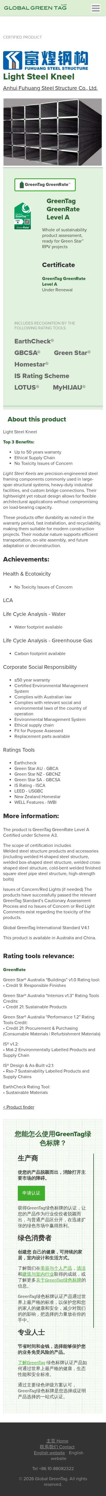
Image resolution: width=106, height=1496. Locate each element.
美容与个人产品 (56, 1268)
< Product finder (18, 1107)
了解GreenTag (31, 1363)
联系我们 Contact (57, 1447)
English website (49, 1453)
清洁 (81, 1268)
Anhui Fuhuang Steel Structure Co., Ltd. (50, 88)
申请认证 (31, 1193)
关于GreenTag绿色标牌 (58, 1280)
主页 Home (57, 1441)
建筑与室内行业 (38, 1274)
